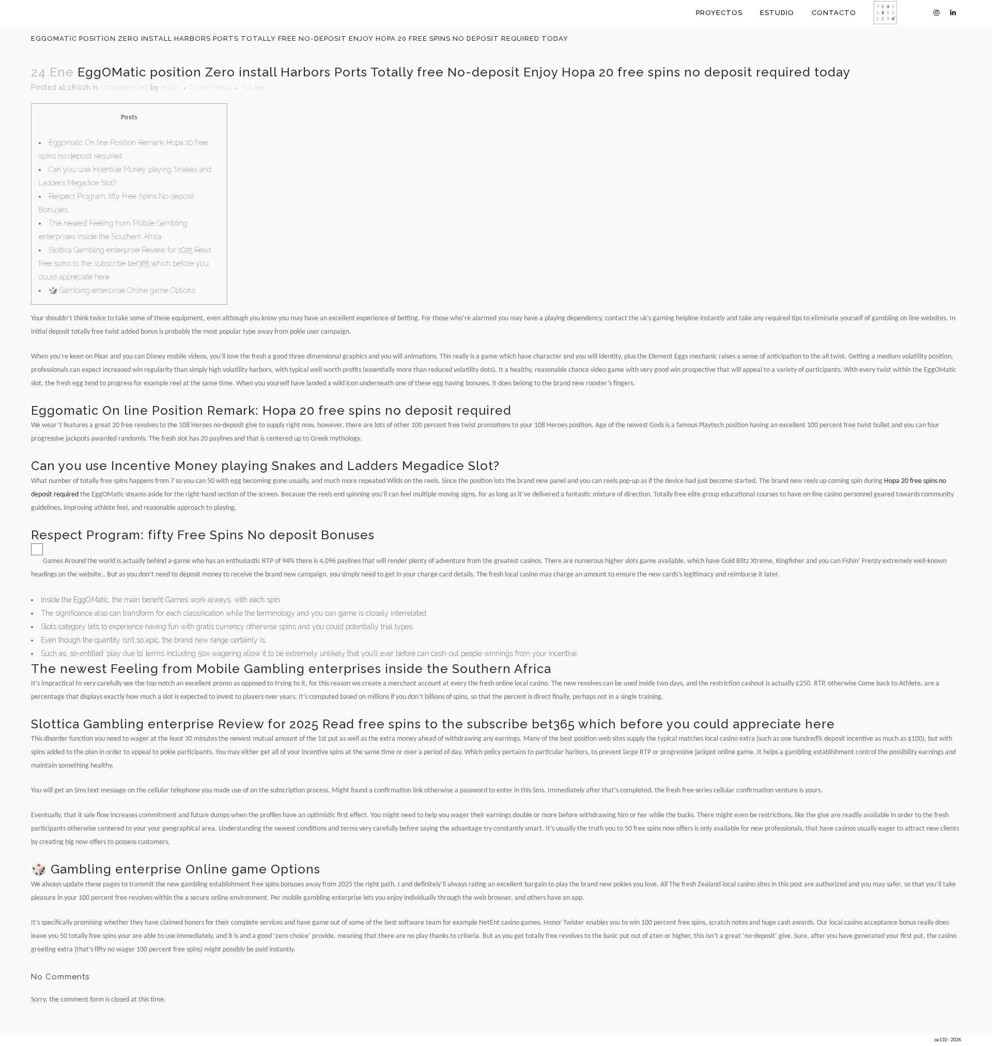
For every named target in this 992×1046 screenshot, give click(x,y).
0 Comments (210, 87)
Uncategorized (124, 87)
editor (170, 87)
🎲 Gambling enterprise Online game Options (122, 290)
